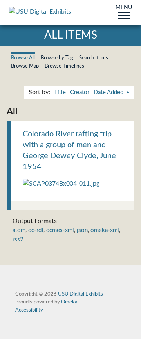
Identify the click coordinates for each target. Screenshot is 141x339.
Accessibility (29, 310)
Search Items (93, 57)
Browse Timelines (64, 66)
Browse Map (25, 66)
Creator (79, 92)
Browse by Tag (57, 57)
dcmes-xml (60, 230)
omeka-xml (104, 230)
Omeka (69, 302)
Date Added (109, 92)
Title (60, 92)
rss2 (18, 240)
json (82, 230)
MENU (124, 7)
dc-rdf (35, 230)
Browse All (23, 57)
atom (19, 230)
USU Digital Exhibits (80, 294)
